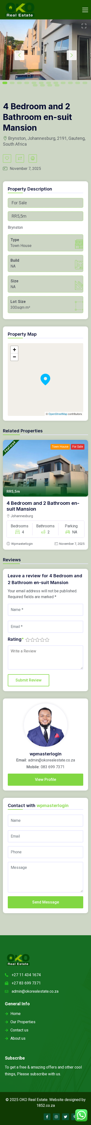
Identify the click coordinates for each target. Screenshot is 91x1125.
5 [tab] (34, 83)
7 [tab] (48, 83)
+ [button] (14, 350)
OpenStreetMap (58, 414)
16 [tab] (57, 85)
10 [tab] (70, 83)
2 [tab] (12, 83)
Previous (19, 55)
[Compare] (20, 158)
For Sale (77, 446)
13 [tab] (35, 85)
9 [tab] (63, 83)
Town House (60, 446)
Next (71, 55)
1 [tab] (4, 83)
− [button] (14, 357)
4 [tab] (26, 83)
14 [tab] (42, 85)
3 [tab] (19, 83)
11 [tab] (77, 83)
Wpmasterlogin (22, 544)
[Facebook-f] (47, 1116)
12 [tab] (85, 83)
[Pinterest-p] (74, 1116)
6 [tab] (41, 83)
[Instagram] (56, 1116)
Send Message (45, 902)
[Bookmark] (7, 158)
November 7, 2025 (71, 544)
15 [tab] (49, 85)
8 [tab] (55, 83)
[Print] (33, 158)
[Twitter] (65, 1116)
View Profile (45, 779)
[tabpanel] (45, 49)
